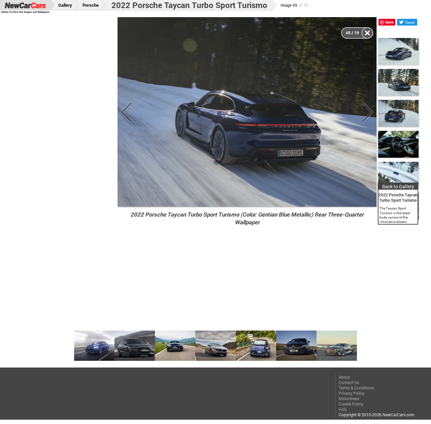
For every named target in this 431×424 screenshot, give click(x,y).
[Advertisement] (62, 118)
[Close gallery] (367, 33)
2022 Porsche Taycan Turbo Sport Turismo (189, 5)
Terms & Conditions (356, 387)
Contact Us (349, 382)
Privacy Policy (351, 393)
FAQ (342, 409)
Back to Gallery (398, 186)
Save (389, 22)
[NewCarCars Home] (25, 5)
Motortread (349, 398)
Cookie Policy (351, 404)
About (344, 377)
